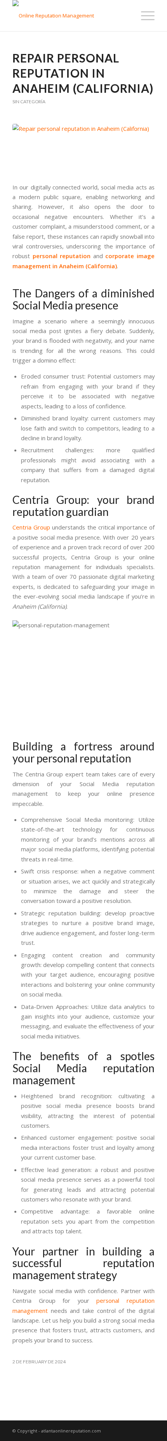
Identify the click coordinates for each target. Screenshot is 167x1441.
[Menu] (144, 15)
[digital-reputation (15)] (83, 149)
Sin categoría (28, 101)
